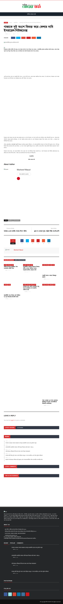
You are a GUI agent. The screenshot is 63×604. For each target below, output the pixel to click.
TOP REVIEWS (20, 427)
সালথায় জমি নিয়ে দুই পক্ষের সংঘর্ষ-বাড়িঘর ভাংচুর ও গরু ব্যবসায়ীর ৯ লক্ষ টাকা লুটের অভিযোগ (30, 571)
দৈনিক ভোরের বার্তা (16, 220)
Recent (6, 543)
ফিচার (50, 264)
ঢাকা (5, 264)
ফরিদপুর (12, 264)
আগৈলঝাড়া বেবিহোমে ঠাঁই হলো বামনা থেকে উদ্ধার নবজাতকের (24, 563)
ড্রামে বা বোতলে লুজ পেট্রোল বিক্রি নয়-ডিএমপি (46, 231)
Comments (20, 543)
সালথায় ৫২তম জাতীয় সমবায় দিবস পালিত (15, 231)
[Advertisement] (31, 64)
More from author (20, 260)
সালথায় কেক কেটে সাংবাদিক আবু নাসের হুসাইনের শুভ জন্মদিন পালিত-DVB (31, 288)
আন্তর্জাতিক (5, 22)
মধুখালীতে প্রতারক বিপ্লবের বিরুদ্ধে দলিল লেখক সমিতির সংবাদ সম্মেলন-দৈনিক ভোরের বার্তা (31, 268)
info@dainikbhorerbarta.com (11, 535)
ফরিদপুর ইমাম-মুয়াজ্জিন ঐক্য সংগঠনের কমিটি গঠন (11, 267)
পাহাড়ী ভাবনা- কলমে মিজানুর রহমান (49, 276)
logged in (12, 420)
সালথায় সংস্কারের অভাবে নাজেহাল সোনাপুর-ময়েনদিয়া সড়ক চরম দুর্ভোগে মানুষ (19, 16)
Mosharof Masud (23, 170)
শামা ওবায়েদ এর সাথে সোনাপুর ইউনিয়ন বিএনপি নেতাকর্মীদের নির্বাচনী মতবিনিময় (50, 401)
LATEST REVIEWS (9, 427)
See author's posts (24, 174)
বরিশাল (9, 284)
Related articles (9, 260)
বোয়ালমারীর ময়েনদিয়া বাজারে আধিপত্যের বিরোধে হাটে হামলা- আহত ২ (17, 18)
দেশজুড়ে (9, 264)
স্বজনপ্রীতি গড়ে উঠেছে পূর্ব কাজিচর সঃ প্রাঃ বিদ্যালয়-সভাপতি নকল (12, 296)
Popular (12, 543)
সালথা (53, 264)
